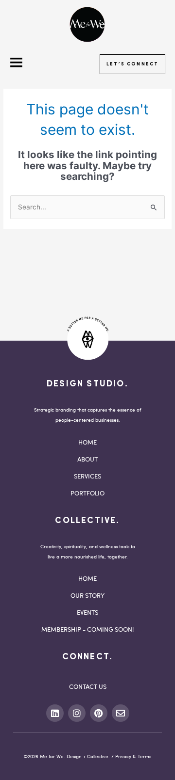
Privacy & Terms (133, 756)
